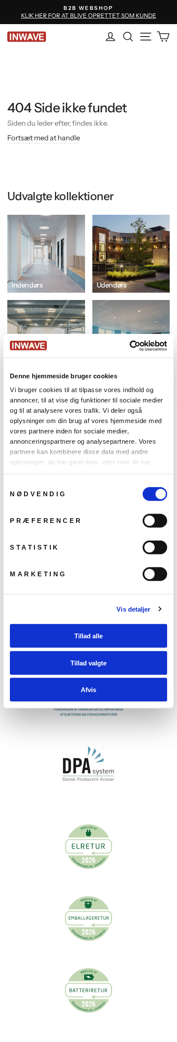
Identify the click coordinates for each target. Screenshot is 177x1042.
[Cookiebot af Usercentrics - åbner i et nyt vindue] (129, 345)
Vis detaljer (133, 608)
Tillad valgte (88, 662)
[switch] (155, 521)
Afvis (88, 689)
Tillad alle (88, 636)
